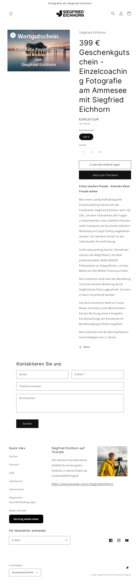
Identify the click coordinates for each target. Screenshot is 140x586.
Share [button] (86, 346)
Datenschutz (16, 489)
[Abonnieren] (66, 540)
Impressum (15, 481)
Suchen (13, 456)
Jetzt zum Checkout (105, 175)
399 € (86, 136)
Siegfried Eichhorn (105, 575)
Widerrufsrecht (18, 510)
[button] (11, 13)
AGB (11, 473)
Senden (27, 423)
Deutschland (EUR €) (22, 572)
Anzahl (82, 144)
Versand (14, 464)
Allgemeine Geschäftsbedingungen (22, 500)
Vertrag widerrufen (26, 519)
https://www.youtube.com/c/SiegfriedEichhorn (82, 484)
